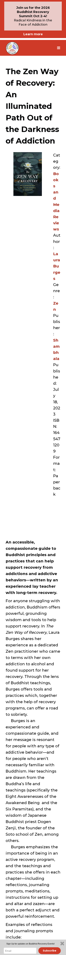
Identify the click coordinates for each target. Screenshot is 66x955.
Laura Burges (56, 266)
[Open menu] (58, 47)
